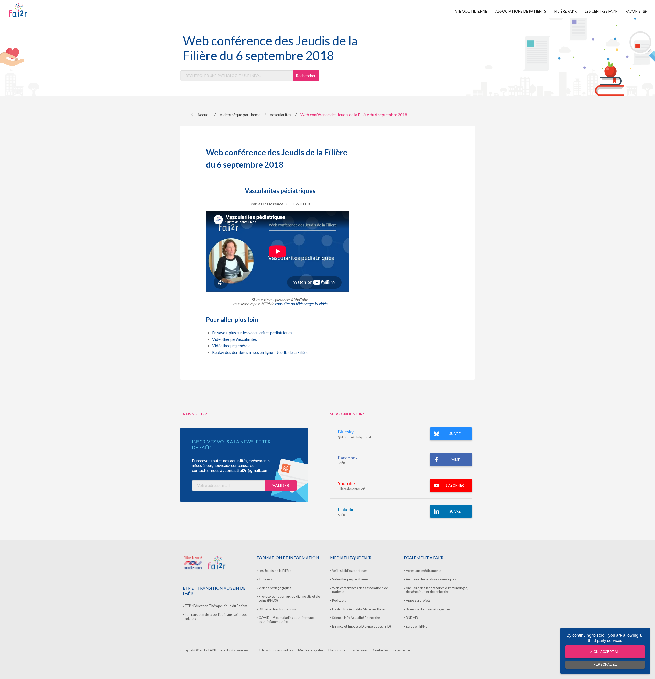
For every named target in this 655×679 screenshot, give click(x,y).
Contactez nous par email (392, 650)
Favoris (633, 11)
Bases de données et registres (428, 609)
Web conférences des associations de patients (360, 590)
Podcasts (339, 600)
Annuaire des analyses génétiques (431, 579)
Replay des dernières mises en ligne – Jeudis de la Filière (260, 352)
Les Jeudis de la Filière (275, 571)
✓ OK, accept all (605, 652)
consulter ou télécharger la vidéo (301, 303)
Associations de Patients (520, 11)
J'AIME (455, 460)
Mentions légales (310, 650)
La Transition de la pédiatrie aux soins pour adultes (217, 616)
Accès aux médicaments (423, 571)
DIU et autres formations (277, 609)
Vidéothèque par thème (240, 114)
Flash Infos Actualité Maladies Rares (359, 609)
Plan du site (336, 650)
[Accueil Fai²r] (31, 10)
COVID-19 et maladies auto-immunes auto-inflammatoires (287, 620)
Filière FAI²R (565, 11)
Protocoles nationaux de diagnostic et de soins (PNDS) (289, 598)
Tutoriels (265, 579)
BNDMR (412, 618)
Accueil (203, 114)
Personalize (605, 664)
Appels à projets (418, 600)
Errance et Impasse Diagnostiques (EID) (361, 626)
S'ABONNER (455, 485)
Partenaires (359, 650)
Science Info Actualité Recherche (356, 618)
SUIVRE (455, 434)
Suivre (455, 511)
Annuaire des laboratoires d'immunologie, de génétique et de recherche (437, 590)
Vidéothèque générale (231, 345)
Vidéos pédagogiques (275, 588)
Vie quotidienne (471, 11)
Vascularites (280, 114)
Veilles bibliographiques (349, 571)
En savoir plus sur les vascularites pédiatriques (252, 332)
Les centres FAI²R (601, 11)
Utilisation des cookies (276, 650)
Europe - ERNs (416, 626)
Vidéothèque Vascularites (234, 339)
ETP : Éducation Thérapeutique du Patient (216, 606)
